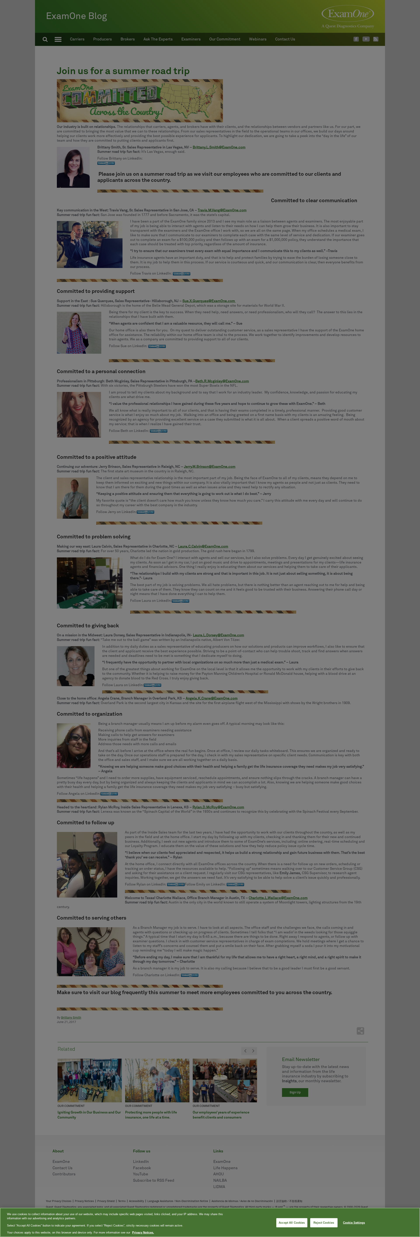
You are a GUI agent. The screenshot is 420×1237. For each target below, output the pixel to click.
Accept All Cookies (292, 1222)
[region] (210, 1222)
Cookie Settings (354, 1222)
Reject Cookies (323, 1222)
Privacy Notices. (143, 1232)
